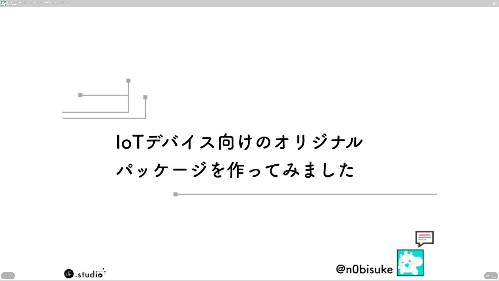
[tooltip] (488, 276)
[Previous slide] (5, 276)
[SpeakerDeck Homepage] (495, 4)
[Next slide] (11, 276)
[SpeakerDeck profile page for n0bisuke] (3, 3)
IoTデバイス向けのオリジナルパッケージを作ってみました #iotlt (37, 2)
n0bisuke (13, 5)
